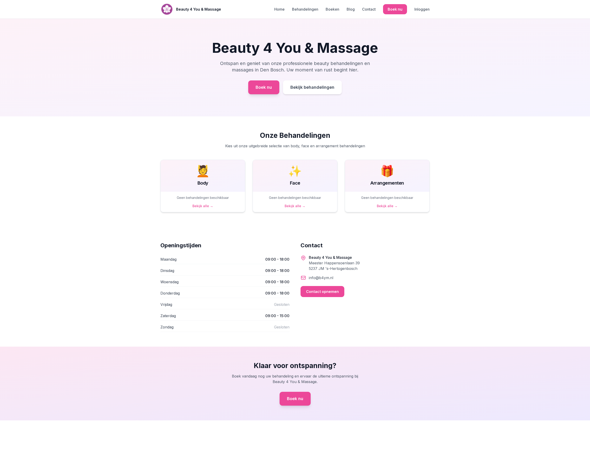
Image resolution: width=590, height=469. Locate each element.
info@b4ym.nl (321, 277)
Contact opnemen (322, 291)
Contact (369, 9)
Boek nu (395, 9)
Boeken (332, 9)
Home (279, 9)
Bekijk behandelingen (312, 87)
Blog (351, 9)
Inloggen (422, 9)
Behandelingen (305, 9)
